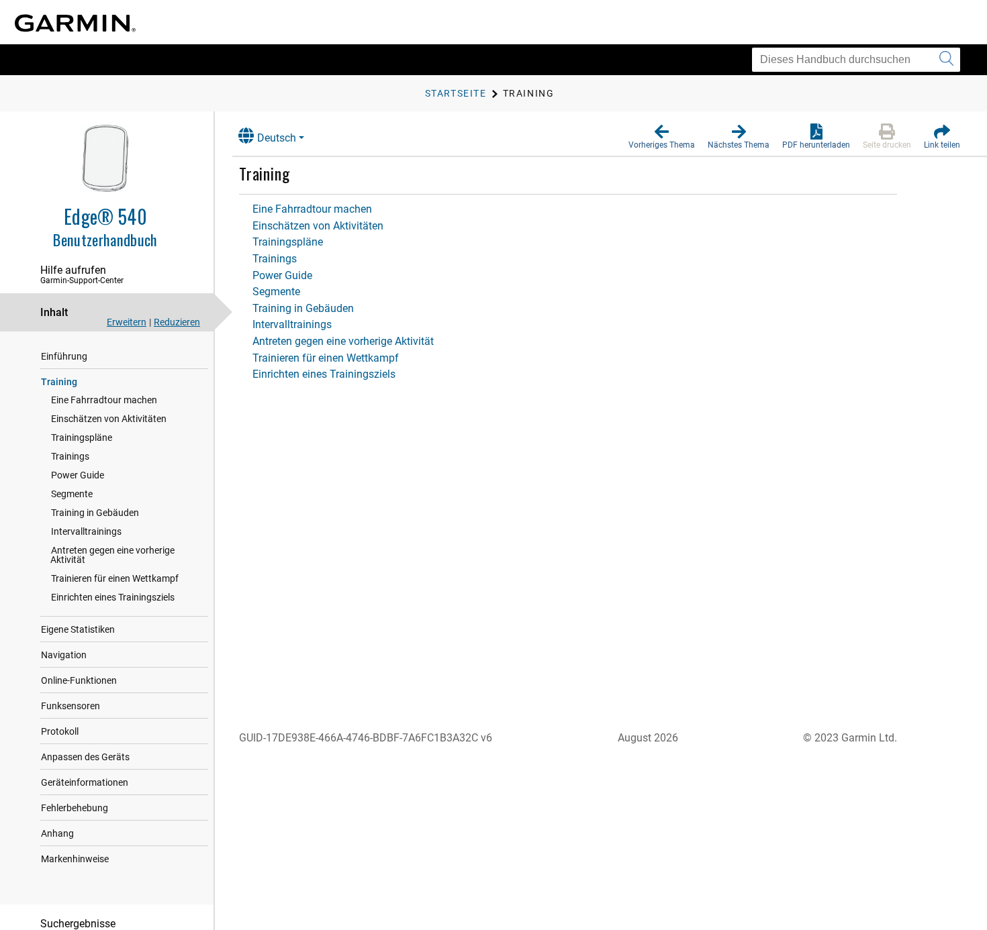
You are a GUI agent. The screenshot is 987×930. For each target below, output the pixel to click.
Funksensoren (70, 706)
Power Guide (77, 475)
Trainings (70, 456)
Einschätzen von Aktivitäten (109, 418)
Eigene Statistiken (78, 629)
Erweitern (126, 322)
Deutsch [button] (276, 138)
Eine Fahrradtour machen (104, 400)
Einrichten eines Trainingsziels (113, 597)
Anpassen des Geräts (85, 757)
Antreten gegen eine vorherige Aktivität (112, 555)
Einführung (64, 356)
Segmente (72, 493)
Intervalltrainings (86, 531)
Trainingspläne (81, 437)
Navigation (64, 655)
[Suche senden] (946, 60)
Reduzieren (177, 322)
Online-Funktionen (79, 680)
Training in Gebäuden (95, 512)
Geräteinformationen (84, 782)
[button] (661, 136)
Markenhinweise (75, 859)
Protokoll (60, 731)
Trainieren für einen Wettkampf (115, 578)
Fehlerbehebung (74, 808)
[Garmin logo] (75, 23)
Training (59, 381)
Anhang (57, 833)
